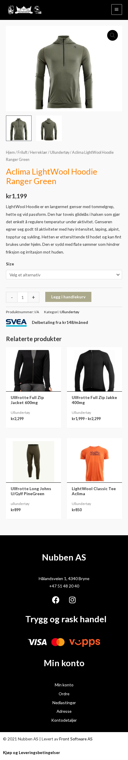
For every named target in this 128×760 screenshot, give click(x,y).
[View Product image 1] (19, 128)
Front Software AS (76, 738)
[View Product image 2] (49, 128)
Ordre (64, 693)
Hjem (10, 152)
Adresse (64, 711)
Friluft (22, 152)
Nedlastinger (64, 702)
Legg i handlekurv (68, 296)
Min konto (64, 684)
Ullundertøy (59, 152)
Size (10, 263)
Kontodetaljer (64, 720)
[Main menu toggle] (116, 9)
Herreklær (38, 152)
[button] (112, 35)
